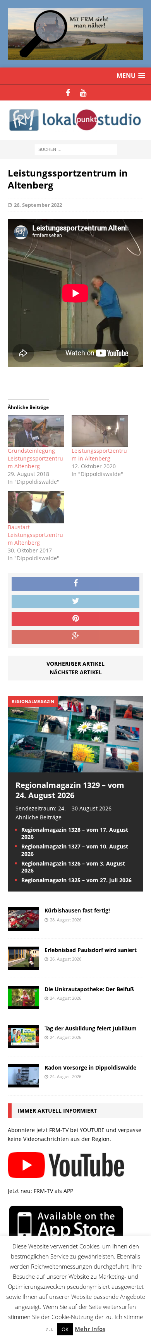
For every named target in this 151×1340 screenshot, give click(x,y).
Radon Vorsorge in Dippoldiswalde (90, 1067)
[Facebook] (68, 92)
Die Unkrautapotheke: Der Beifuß (89, 989)
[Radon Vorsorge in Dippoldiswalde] (23, 1083)
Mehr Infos (90, 1329)
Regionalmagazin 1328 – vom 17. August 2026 (74, 833)
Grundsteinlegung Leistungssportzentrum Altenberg (35, 458)
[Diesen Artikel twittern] (75, 602)
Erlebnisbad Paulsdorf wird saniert (91, 950)
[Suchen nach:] (75, 148)
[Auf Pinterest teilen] (75, 619)
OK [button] (65, 1329)
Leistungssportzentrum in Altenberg (99, 454)
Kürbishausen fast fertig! (77, 910)
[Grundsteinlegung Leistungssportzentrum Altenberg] (36, 431)
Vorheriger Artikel (75, 663)
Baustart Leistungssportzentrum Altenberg (35, 534)
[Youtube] (83, 92)
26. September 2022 (38, 204)
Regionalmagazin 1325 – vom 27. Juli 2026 (76, 880)
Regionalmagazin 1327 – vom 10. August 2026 (74, 850)
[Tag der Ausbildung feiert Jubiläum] (23, 1043)
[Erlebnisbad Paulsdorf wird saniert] (23, 965)
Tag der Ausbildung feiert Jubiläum (91, 1028)
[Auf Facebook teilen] (75, 584)
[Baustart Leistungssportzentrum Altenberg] (36, 507)
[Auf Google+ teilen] (75, 637)
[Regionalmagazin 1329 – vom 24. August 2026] (75, 768)
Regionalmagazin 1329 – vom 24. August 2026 (69, 790)
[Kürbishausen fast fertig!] (23, 926)
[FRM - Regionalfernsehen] (75, 120)
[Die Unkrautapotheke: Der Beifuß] (23, 1004)
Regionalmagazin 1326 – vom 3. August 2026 (73, 867)
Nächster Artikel (76, 672)
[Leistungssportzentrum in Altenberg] (100, 431)
